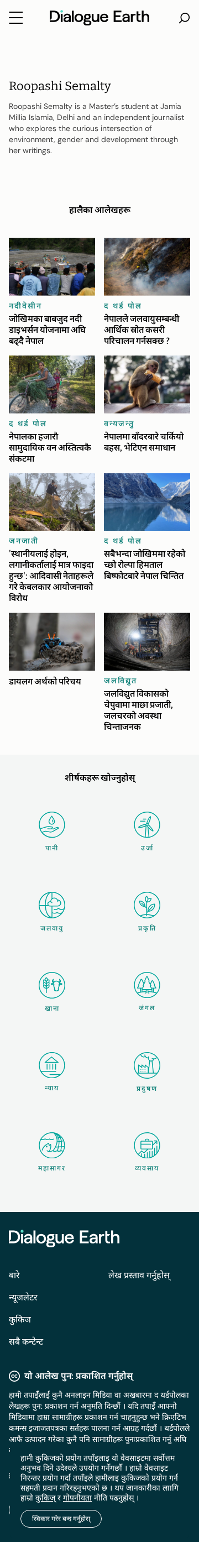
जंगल (147, 1007)
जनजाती (24, 541)
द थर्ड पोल (123, 306)
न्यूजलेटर (23, 1297)
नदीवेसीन (25, 306)
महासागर (52, 1168)
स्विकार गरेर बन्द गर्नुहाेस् (61, 1518)
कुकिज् (45, 1498)
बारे (14, 1275)
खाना (52, 1008)
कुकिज (20, 1319)
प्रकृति (147, 928)
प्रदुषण (147, 1088)
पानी (52, 848)
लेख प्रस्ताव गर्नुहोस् (139, 1275)
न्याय (52, 1088)
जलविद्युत (120, 681)
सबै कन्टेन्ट (26, 1341)
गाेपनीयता (77, 1498)
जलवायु (52, 928)
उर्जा (147, 848)
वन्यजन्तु (119, 423)
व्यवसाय (147, 1168)
